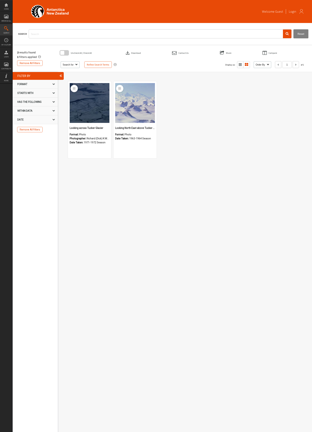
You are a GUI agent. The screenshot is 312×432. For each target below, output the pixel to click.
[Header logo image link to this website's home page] (50, 6)
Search (6, 33)
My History (6, 45)
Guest (279, 11)
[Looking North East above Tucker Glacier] (135, 103)
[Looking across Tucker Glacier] (89, 103)
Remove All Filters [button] (30, 63)
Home (6, 9)
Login (6, 57)
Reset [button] (301, 33)
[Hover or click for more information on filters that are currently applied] (39, 57)
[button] (287, 33)
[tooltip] (115, 64)
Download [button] (133, 53)
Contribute (6, 69)
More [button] (6, 80)
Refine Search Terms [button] (98, 64)
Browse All (6, 21)
